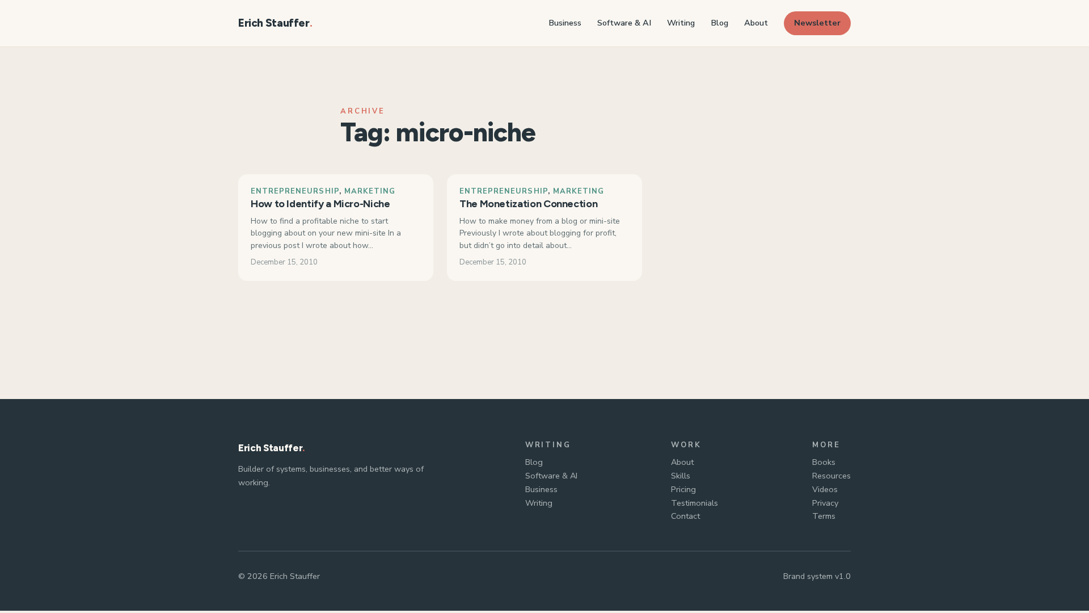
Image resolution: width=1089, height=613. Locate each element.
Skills (680, 475)
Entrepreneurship (295, 191)
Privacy (825, 503)
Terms (823, 516)
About (682, 462)
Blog (534, 462)
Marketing (369, 191)
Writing (538, 503)
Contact (685, 516)
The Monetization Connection (528, 204)
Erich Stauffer (274, 23)
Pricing (683, 489)
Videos (825, 489)
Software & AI (551, 475)
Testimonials (694, 503)
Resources (831, 475)
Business (541, 489)
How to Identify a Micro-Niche (320, 204)
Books (823, 462)
